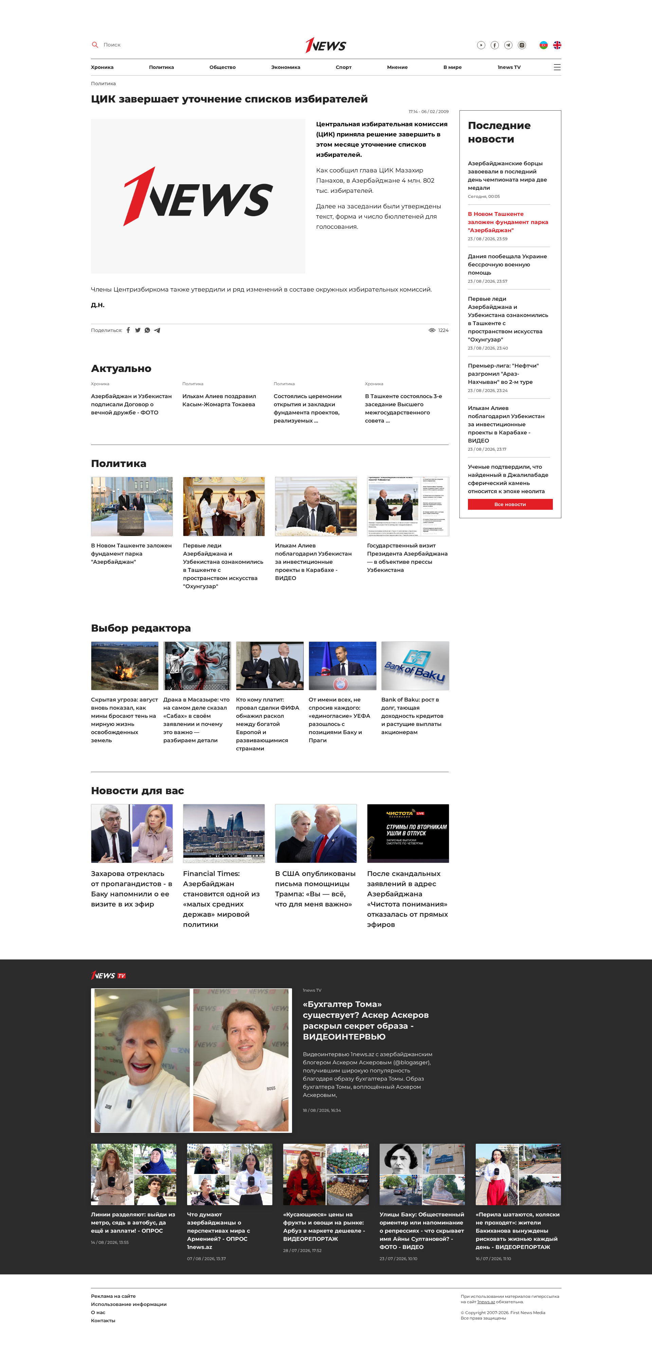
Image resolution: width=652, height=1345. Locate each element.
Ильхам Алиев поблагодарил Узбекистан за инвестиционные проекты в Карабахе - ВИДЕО (313, 561)
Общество (223, 67)
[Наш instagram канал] (522, 45)
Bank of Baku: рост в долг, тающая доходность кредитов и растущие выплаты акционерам (412, 715)
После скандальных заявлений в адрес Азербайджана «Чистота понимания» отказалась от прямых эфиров (407, 899)
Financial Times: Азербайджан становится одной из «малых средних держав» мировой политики (221, 899)
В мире (452, 67)
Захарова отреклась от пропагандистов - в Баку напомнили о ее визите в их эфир (131, 889)
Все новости (510, 504)
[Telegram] (156, 330)
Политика (161, 67)
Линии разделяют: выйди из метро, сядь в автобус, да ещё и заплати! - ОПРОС (133, 1222)
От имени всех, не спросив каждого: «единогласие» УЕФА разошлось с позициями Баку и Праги (339, 720)
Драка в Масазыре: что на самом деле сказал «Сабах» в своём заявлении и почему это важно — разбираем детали (196, 720)
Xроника (102, 67)
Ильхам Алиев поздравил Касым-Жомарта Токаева (219, 400)
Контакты (103, 1320)
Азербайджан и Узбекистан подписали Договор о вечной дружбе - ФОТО (131, 404)
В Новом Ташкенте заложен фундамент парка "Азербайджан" (131, 553)
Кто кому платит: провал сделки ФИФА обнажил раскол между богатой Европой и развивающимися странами (267, 724)
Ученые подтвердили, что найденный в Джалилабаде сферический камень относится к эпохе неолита (508, 479)
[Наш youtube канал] (481, 45)
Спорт (343, 67)
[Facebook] (128, 330)
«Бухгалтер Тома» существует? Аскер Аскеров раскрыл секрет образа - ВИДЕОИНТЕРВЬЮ (366, 1020)
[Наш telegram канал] (508, 45)
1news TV (509, 67)
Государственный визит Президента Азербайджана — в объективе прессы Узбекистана (407, 557)
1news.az (486, 1301)
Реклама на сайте (113, 1296)
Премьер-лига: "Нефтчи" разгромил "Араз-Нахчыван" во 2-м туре (503, 373)
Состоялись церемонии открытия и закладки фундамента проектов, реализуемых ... (308, 408)
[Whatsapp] (147, 330)
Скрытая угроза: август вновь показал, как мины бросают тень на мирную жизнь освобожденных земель (124, 720)
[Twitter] (137, 330)
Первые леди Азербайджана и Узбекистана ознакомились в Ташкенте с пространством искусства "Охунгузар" (223, 566)
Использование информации (129, 1304)
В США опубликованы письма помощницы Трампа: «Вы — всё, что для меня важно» (315, 889)
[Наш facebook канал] (495, 45)
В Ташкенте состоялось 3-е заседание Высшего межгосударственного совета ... (403, 408)
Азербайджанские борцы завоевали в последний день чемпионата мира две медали (507, 175)
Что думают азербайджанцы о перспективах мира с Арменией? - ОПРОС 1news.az (218, 1230)
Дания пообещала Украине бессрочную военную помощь (507, 264)
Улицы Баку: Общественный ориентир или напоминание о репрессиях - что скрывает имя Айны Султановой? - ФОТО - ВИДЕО (422, 1230)
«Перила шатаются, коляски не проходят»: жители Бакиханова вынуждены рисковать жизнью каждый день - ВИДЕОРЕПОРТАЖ (518, 1230)
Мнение (397, 67)
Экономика (285, 67)
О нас (98, 1312)
